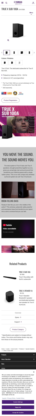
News (2, 364)
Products (21, 349)
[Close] (34, 372)
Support (17, 322)
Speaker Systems (30, 349)
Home (3, 349)
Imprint (4, 398)
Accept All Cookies (17, 412)
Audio (7, 349)
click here (9, 393)
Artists (3, 368)
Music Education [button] (5, 359)
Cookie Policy (20, 398)
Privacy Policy (11, 398)
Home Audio (14, 349)
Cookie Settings (18, 402)
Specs (17, 317)
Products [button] (3, 355)
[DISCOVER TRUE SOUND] (18, 249)
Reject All (18, 407)
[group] (6, 52)
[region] (18, 392)
